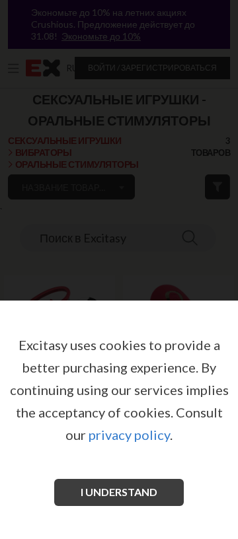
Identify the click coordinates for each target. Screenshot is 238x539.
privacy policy (129, 435)
